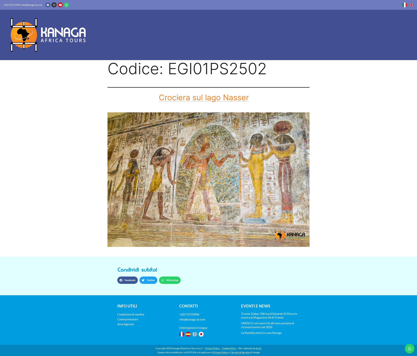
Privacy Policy (212, 348)
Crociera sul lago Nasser (204, 97)
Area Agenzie (125, 324)
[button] (127, 280)
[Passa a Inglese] (411, 4)
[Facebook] (47, 4)
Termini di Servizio (240, 352)
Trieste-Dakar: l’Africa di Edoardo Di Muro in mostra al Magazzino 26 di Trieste (269, 315)
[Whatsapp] (66, 4)
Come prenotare (127, 319)
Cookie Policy (229, 348)
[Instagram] (54, 4)
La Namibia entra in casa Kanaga (261, 333)
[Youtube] (60, 4)
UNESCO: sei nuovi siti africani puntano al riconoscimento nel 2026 (267, 325)
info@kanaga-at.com (32, 4)
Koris (258, 348)
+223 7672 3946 (11, 4)
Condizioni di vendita (130, 314)
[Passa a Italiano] (404, 4)
